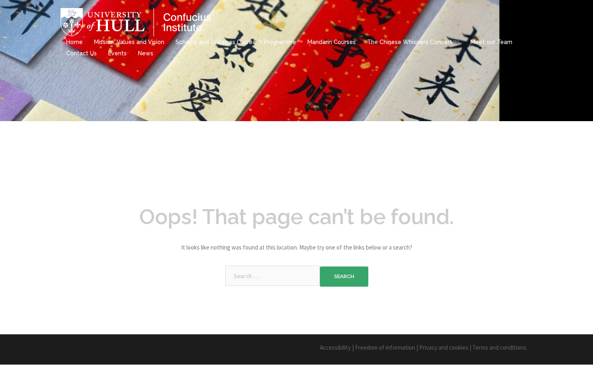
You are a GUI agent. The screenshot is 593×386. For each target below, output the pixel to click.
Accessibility (335, 347)
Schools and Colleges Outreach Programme (235, 42)
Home (74, 42)
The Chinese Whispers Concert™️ (413, 42)
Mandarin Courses (331, 42)
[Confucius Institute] (137, 21)
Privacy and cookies (443, 347)
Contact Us (81, 53)
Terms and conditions (499, 347)
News (145, 53)
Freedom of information (385, 347)
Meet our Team (491, 42)
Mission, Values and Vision (129, 42)
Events (117, 53)
